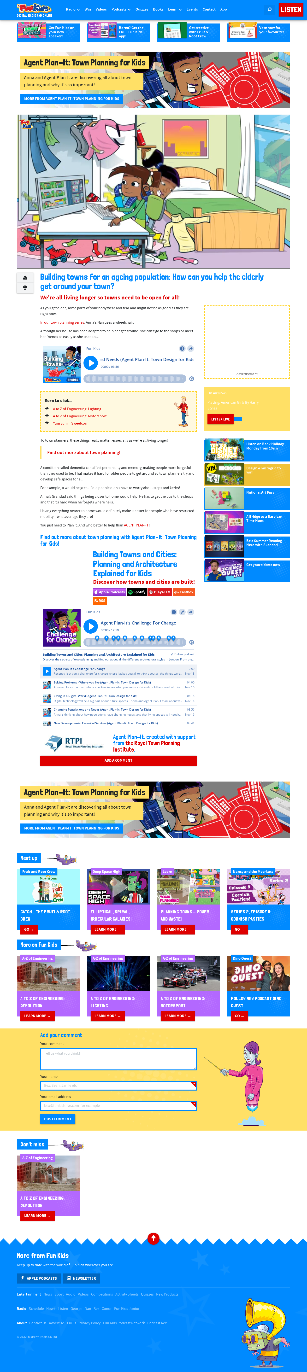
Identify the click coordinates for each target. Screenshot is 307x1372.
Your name (49, 1076)
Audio (71, 1294)
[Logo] (26, 124)
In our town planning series (62, 322)
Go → (29, 929)
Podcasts (119, 9)
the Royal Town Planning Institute (146, 746)
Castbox (186, 592)
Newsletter (84, 1278)
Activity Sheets (127, 1294)
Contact (209, 9)
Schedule (36, 1308)
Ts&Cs (71, 1323)
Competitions (102, 1294)
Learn (173, 9)
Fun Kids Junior (127, 1308)
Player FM (162, 592)
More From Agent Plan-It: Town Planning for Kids (71, 98)
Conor (107, 1308)
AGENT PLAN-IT (136, 525)
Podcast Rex (157, 1323)
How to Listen (57, 1308)
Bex (96, 1308)
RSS (101, 600)
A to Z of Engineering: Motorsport (79, 416)
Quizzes (142, 9)
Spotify (139, 592)
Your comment (52, 1043)
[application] (153, 191)
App (223, 9)
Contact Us (38, 1323)
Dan (88, 1308)
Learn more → (107, 929)
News (47, 1294)
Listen (291, 9)
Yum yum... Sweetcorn (71, 423)
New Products (167, 1294)
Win (88, 9)
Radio (71, 9)
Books (158, 9)
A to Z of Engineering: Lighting (77, 409)
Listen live (220, 419)
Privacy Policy (89, 1323)
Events (192, 9)
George (76, 1308)
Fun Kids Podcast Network (124, 1323)
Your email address (55, 1096)
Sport (59, 1294)
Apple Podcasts (111, 592)
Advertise (56, 1323)
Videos (101, 9)
